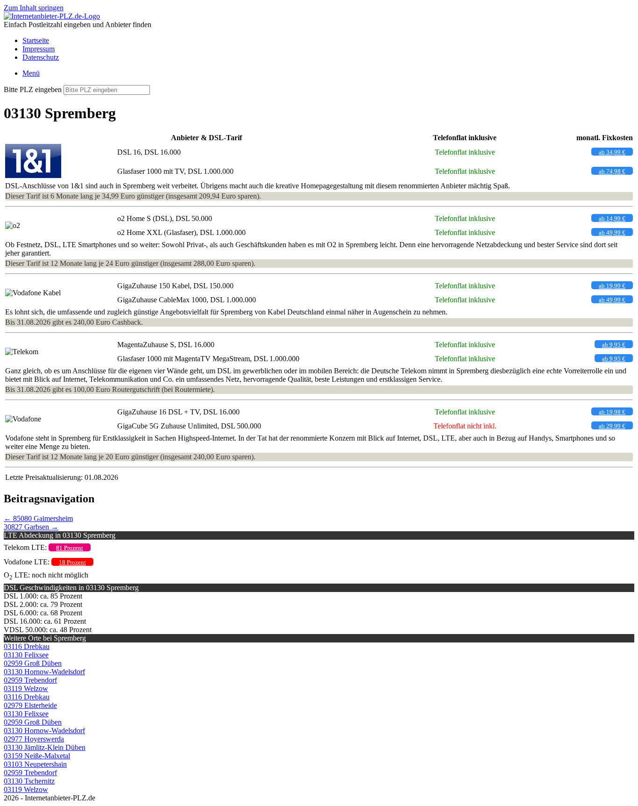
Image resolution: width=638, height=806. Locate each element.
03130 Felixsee (26, 655)
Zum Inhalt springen (34, 8)
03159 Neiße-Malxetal (37, 756)
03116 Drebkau (27, 646)
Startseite (35, 40)
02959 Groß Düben (33, 663)
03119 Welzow (26, 688)
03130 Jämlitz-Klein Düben (44, 747)
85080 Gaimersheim (38, 518)
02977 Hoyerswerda (34, 739)
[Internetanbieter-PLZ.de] (52, 16)
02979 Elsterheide (30, 705)
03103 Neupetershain (35, 764)
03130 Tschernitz (29, 781)
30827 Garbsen (31, 527)
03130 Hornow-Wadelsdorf (44, 672)
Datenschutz (40, 57)
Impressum (38, 49)
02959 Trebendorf (30, 680)
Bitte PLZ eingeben (33, 89)
